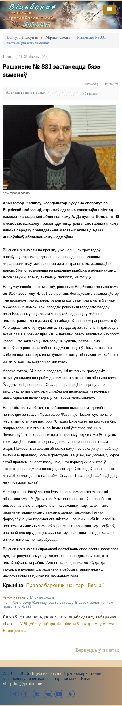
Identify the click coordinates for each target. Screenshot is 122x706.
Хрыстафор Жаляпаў (30, 603)
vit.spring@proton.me (22, 683)
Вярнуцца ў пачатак (97, 650)
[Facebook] (26, 694)
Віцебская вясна (45, 673)
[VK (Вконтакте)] (48, 694)
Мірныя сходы (42, 597)
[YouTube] (59, 694)
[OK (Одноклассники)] (70, 694)
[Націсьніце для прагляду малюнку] (59, 147)
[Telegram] (15, 694)
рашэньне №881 (17, 607)
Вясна (37, 24)
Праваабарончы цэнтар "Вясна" (65, 585)
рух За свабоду (61, 603)
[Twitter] (37, 694)
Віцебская (32, 6)
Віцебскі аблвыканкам (94, 603)
